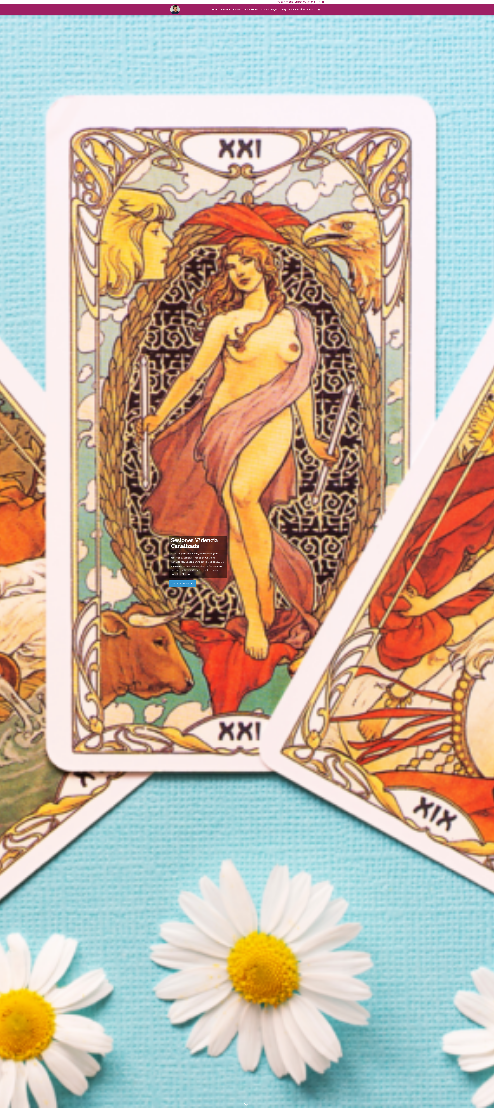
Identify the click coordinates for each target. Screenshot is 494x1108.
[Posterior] (488, 562)
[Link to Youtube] (323, 2)
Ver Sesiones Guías (182, 583)
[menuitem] (214, 9)
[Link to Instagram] (319, 2)
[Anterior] (6, 562)
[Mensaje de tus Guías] (175, 9)
